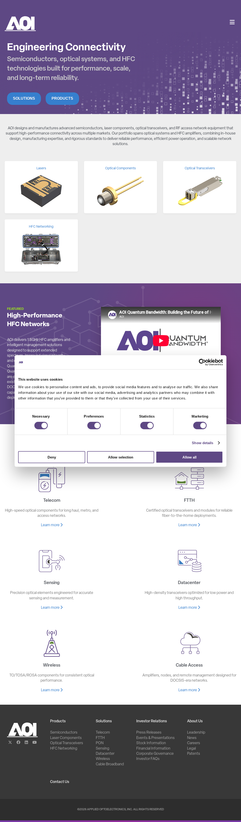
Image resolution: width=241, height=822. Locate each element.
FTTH (100, 738)
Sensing (102, 749)
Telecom (103, 733)
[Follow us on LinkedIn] (26, 742)
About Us (195, 721)
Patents (193, 754)
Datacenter (105, 754)
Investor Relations (151, 721)
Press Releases (148, 733)
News (192, 738)
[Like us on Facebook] (18, 742)
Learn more (50, 525)
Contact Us (59, 782)
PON (100, 743)
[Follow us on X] (10, 742)
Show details (202, 443)
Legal (191, 749)
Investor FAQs (148, 759)
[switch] (94, 425)
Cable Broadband (110, 764)
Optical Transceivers (66, 743)
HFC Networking (63, 749)
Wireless (103, 759)
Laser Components (66, 738)
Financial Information (153, 749)
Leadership (196, 733)
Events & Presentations (155, 738)
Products (62, 98)
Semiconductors (63, 733)
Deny (52, 457)
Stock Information (151, 743)
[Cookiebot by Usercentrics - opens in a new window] (202, 362)
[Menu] (232, 23)
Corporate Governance (155, 754)
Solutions (24, 98)
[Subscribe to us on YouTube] (34, 742)
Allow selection (120, 457)
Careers (193, 743)
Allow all (189, 457)
